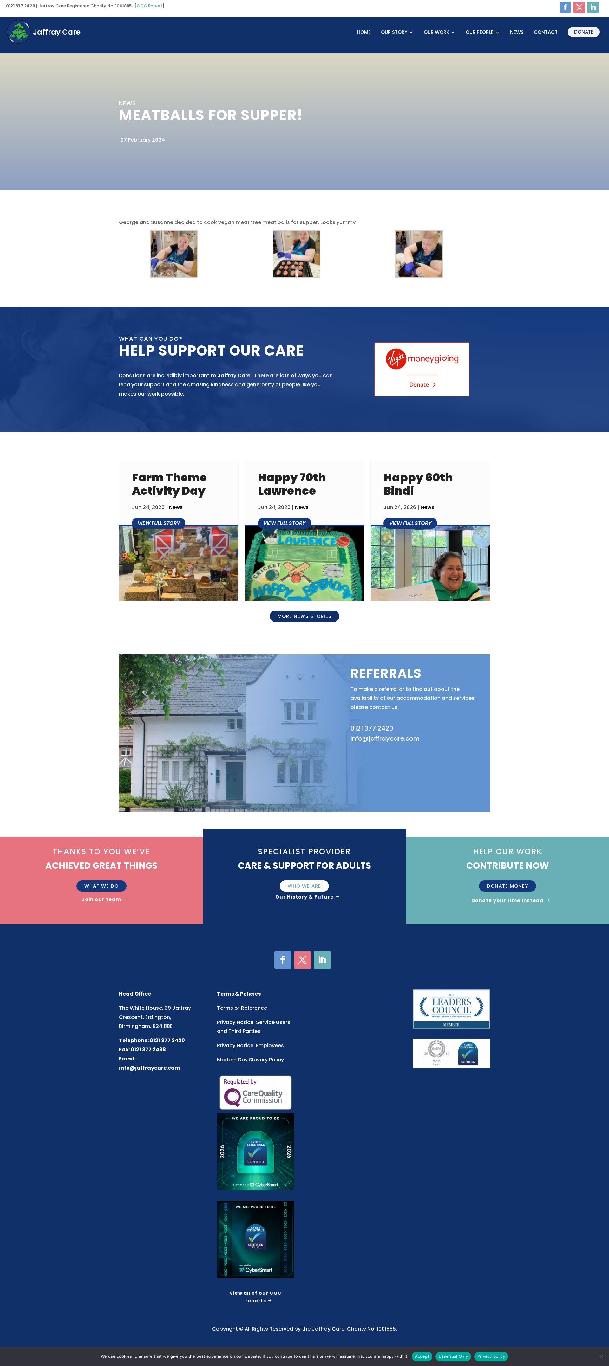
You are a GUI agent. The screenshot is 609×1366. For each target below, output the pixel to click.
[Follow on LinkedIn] (593, 7)
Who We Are (304, 886)
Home (364, 32)
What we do (101, 886)
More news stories (304, 616)
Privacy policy (491, 1356)
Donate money (507, 886)
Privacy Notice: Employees (250, 1045)
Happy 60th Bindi (418, 484)
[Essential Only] (601, 1356)
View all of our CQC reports (255, 1297)
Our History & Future (304, 896)
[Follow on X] (579, 7)
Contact (546, 32)
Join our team (101, 899)
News (517, 32)
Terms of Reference (242, 1008)
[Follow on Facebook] (565, 7)
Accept (422, 1356)
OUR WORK (436, 32)
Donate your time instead (507, 900)
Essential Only (453, 1356)
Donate (583, 32)
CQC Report (149, 6)
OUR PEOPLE (480, 32)
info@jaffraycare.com (149, 1068)
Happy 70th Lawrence (292, 484)
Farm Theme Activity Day (169, 484)
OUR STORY (394, 32)
